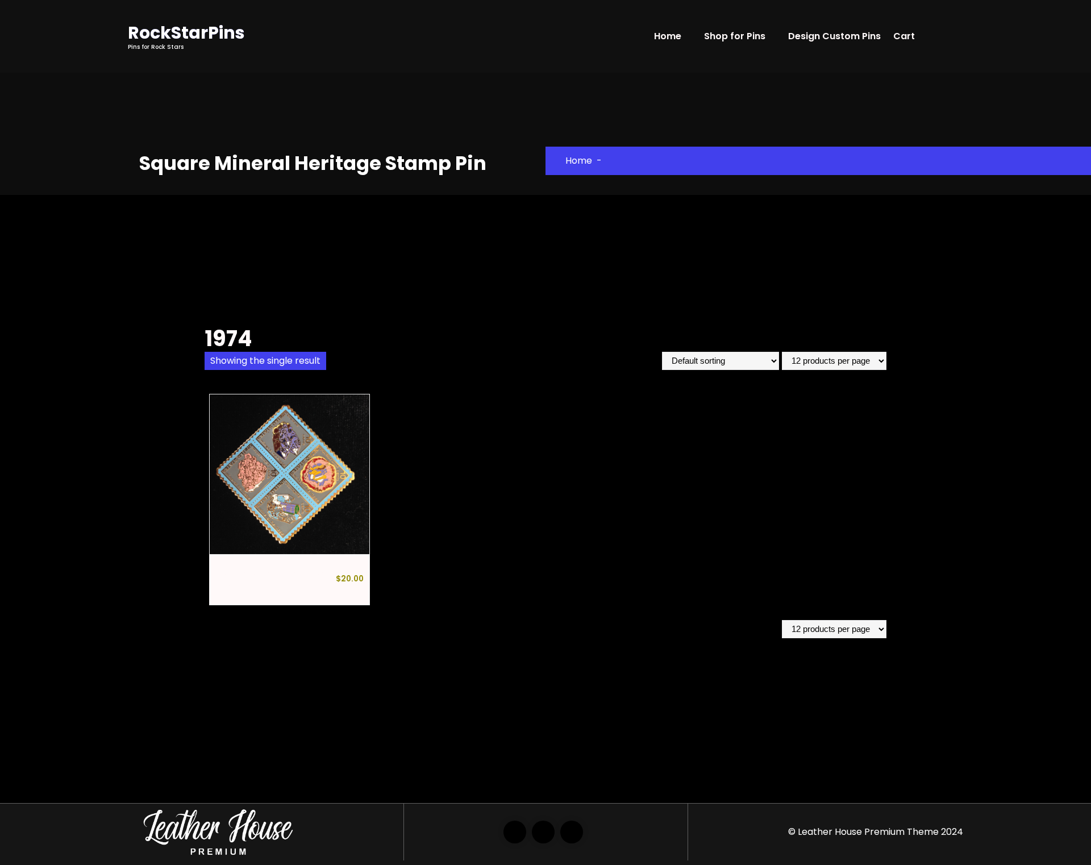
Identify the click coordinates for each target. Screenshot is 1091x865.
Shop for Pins (734, 36)
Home (667, 36)
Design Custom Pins (834, 36)
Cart (904, 36)
